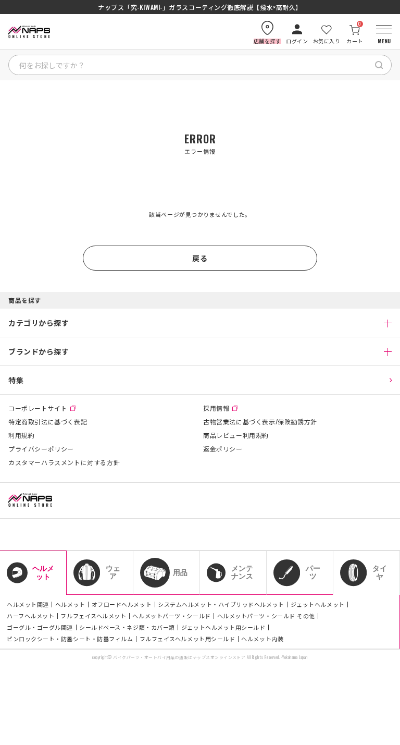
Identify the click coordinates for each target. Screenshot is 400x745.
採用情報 (216, 408)
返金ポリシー (223, 449)
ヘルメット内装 (262, 638)
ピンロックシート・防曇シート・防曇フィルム (70, 638)
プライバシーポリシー (41, 449)
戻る (199, 257)
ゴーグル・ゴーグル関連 (40, 627)
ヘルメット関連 (28, 604)
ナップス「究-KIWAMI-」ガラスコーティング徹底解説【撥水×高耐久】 (200, 7)
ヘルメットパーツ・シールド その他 (266, 616)
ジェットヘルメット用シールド (223, 627)
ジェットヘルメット (318, 604)
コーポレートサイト (37, 408)
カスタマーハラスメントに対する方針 (64, 462)
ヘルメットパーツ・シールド (171, 616)
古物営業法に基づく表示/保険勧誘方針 (260, 422)
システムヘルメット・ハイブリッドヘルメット (221, 604)
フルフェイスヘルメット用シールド (187, 638)
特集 (15, 379)
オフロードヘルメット (122, 604)
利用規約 (21, 435)
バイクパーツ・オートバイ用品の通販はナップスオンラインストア (179, 657)
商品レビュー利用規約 (236, 435)
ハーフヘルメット (30, 616)
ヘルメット (70, 604)
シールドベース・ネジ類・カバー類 (127, 627)
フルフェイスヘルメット (93, 616)
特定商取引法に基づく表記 (47, 422)
